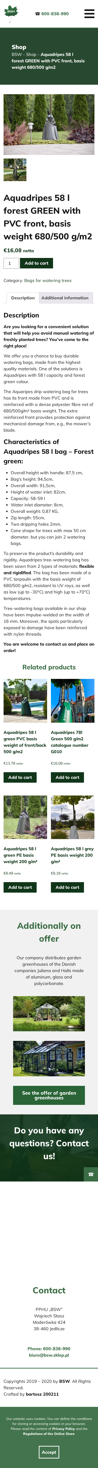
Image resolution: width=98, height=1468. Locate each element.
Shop (31, 54)
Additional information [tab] (64, 298)
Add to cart (36, 263)
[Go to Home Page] (11, 14)
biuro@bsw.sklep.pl (49, 1355)
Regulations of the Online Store (48, 1434)
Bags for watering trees (48, 280)
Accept (49, 1452)
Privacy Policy (63, 1429)
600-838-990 (55, 13)
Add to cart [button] (20, 777)
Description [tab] (23, 298)
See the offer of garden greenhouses (49, 1095)
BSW (17, 54)
